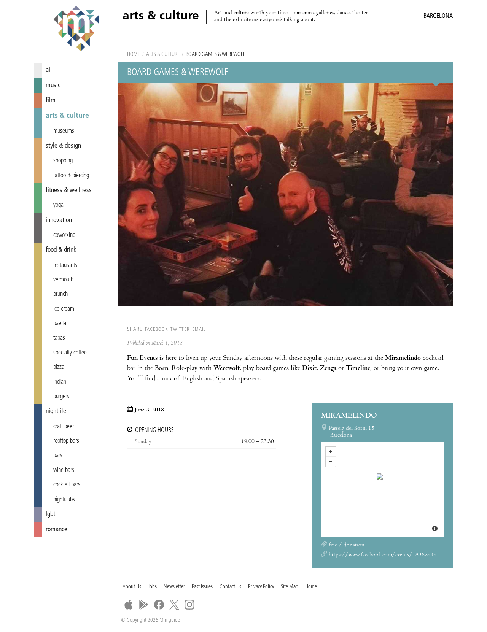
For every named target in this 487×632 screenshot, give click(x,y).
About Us (132, 587)
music (53, 85)
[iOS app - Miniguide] (129, 605)
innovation (59, 220)
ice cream (63, 309)
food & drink (61, 250)
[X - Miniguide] (174, 605)
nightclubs (64, 500)
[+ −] (382, 489)
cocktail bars (66, 485)
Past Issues (202, 587)
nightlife (56, 411)
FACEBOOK (156, 329)
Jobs (152, 587)
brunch (60, 294)
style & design (63, 146)
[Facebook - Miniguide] (159, 605)
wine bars (63, 470)
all (49, 70)
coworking (64, 235)
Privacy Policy (261, 587)
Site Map (289, 587)
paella (59, 324)
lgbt (50, 514)
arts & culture (67, 116)
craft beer (63, 427)
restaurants (65, 265)
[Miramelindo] (382, 490)
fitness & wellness (69, 190)
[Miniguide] (76, 30)
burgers (61, 397)
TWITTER (179, 329)
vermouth (63, 280)
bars (57, 456)
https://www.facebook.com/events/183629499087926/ (395, 555)
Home (133, 54)
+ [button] (331, 452)
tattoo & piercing (71, 176)
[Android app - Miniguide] (144, 605)
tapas (59, 338)
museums (63, 131)
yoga (58, 205)
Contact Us (230, 587)
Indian (59, 382)
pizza (58, 367)
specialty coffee (70, 353)
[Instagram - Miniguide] (189, 605)
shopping (63, 161)
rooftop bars (66, 441)
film (51, 100)
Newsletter (174, 587)
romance (56, 529)
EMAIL (199, 329)
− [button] (331, 462)
